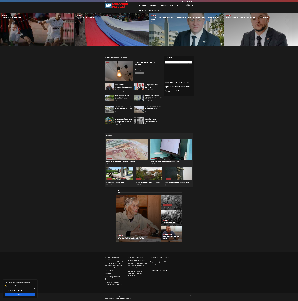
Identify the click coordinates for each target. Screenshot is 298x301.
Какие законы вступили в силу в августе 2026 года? (120, 161)
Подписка (133, 1)
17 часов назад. (120, 91)
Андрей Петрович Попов (119, 298)
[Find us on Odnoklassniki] (189, 1)
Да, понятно (20, 294)
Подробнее (140, 73)
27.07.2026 (153, 163)
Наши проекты (153, 5)
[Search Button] (192, 5)
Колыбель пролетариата (169, 222)
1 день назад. (119, 100)
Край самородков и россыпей (171, 207)
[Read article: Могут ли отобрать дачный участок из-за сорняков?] (149, 173)
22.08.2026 (5, 20)
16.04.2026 (166, 241)
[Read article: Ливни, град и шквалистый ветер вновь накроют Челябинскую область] (139, 120)
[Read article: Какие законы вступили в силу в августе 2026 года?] (127, 149)
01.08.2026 (109, 163)
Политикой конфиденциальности (13, 290)
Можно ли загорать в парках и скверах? (115, 182)
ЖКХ (107, 62)
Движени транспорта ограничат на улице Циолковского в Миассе (153, 108)
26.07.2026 (109, 184)
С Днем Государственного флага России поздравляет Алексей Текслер (152, 86)
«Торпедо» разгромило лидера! (11, 17)
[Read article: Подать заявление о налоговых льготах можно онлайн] (171, 149)
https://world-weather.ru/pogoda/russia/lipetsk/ (149, 10)
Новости (144, 5)
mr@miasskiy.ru (157, 264)
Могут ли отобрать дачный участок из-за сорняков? (148, 182)
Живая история (167, 204)
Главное (4, 15)
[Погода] (168, 63)
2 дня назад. (119, 124)
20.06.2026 (166, 209)
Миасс (106, 1)
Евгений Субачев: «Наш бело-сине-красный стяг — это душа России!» (247, 17)
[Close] (36, 281)
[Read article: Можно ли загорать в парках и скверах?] (119, 173)
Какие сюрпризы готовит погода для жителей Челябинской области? (122, 97)
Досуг (138, 179)
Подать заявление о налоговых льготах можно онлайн (164, 161)
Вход (184, 1)
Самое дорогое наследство (131, 238)
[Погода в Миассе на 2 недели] (188, 63)
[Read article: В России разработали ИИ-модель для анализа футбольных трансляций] (139, 98)
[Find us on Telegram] (191, 1)
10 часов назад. (140, 67)
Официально (164, 5)
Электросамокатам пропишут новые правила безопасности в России (123, 108)
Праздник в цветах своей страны (87, 17)
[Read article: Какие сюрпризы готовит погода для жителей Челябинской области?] (109, 98)
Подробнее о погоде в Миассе (149, 9)
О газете (110, 1)
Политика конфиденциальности (158, 270)
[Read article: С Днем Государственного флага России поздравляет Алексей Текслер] (139, 86)
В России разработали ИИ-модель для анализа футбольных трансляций (153, 97)
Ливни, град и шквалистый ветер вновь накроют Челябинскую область (152, 119)
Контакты (120, 1)
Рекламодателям (126, 1)
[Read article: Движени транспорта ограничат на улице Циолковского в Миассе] (139, 109)
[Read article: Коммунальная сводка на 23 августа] (119, 71)
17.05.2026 (166, 225)
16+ (177, 5)
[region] (20, 289)
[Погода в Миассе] (179, 61)
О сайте (115, 1)
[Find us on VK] (187, 1)
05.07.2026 (138, 184)
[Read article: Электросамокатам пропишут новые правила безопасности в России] (109, 109)
